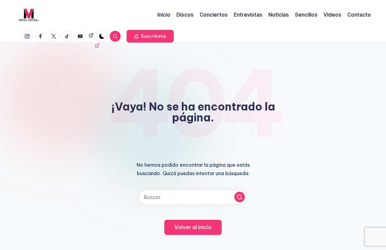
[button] (150, 36)
